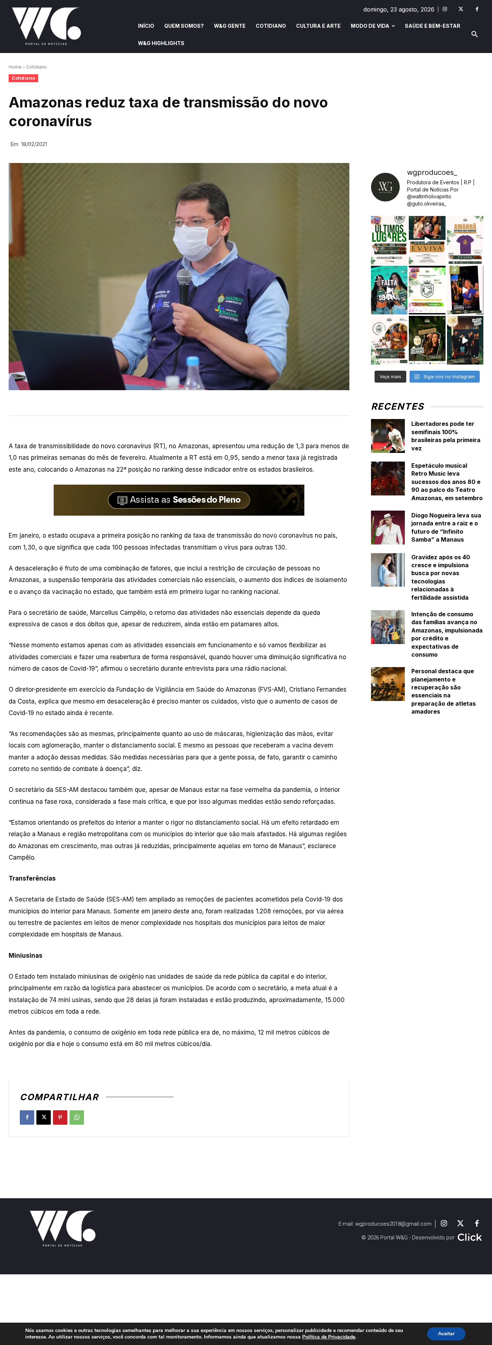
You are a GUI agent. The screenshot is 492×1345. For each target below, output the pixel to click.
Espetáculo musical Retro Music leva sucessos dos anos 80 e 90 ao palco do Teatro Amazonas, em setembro (447, 482)
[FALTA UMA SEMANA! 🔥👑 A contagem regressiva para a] (389, 290)
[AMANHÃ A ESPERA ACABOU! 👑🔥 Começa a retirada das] (465, 240)
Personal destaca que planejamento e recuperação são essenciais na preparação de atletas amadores (443, 691)
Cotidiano (36, 67)
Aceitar (446, 1333)
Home (15, 67)
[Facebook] (477, 9)
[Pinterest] (60, 1117)
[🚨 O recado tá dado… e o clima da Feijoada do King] (465, 340)
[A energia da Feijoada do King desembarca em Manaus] (465, 290)
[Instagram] (444, 9)
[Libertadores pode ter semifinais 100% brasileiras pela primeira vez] (388, 436)
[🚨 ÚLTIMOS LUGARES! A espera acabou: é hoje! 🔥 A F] (389, 240)
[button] (474, 34)
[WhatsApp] (77, 1117)
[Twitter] (461, 9)
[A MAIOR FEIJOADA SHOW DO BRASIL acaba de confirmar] (427, 340)
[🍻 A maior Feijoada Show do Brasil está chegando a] (389, 340)
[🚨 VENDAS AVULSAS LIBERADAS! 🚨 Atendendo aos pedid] (427, 290)
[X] (43, 1117)
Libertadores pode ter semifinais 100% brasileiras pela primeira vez (445, 435)
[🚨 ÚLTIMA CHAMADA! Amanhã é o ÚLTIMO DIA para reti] (427, 240)
